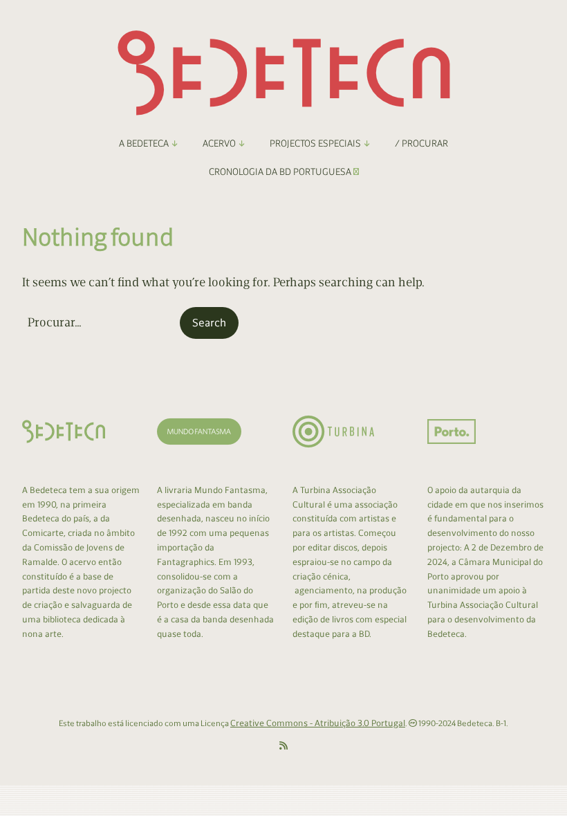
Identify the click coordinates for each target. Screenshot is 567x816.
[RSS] (283, 746)
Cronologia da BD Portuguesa (281, 172)
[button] (209, 323)
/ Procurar (421, 143)
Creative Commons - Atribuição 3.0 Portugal (317, 723)
